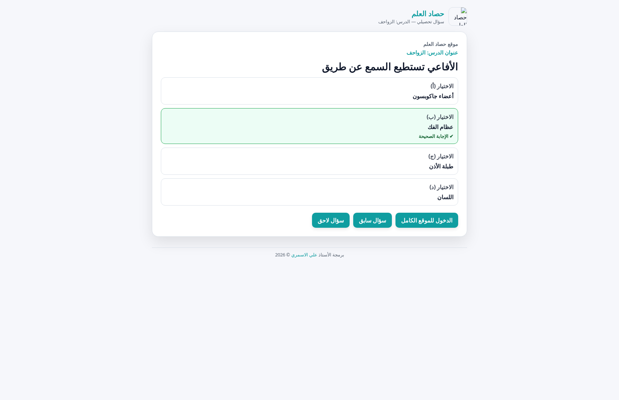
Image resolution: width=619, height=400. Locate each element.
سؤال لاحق (331, 220)
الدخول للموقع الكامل (426, 220)
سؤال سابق (372, 220)
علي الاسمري (304, 254)
